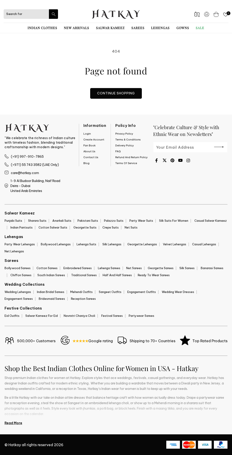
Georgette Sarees (161, 268)
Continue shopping (116, 93)
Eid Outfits (12, 315)
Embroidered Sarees (77, 268)
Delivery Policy (124, 145)
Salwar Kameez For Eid (41, 315)
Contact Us (90, 157)
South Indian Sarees (51, 275)
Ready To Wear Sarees (154, 275)
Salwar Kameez (110, 28)
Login (87, 133)
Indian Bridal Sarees (50, 292)
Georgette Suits (85, 227)
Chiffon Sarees (20, 275)
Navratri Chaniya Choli (79, 315)
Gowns (182, 28)
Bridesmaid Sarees (52, 298)
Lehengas (160, 28)
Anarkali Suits (61, 220)
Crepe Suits (110, 227)
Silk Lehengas (111, 244)
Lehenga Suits (86, 244)
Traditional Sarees (84, 275)
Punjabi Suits (13, 220)
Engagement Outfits (141, 292)
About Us (89, 151)
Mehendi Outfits (81, 292)
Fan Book (89, 145)
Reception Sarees (83, 298)
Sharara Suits (37, 220)
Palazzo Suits (113, 220)
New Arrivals (76, 28)
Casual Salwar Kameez (210, 220)
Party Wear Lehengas (20, 244)
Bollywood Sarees (18, 268)
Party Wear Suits (141, 220)
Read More (13, 423)
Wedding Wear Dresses (178, 292)
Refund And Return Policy (131, 157)
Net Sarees (134, 268)
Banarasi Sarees (212, 268)
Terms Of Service (126, 163)
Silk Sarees (187, 268)
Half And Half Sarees (117, 275)
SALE (200, 28)
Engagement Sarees (19, 298)
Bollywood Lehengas (56, 244)
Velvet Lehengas (174, 244)
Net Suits (131, 227)
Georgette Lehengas (142, 244)
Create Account (93, 139)
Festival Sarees (112, 315)
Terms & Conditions (128, 139)
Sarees (138, 28)
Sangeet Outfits (110, 292)
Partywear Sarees (141, 315)
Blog (86, 163)
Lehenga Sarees (109, 268)
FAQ (118, 151)
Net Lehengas (14, 251)
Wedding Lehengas (18, 292)
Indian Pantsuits (21, 227)
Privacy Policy (124, 133)
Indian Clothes (42, 28)
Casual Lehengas (204, 244)
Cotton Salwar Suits (53, 227)
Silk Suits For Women (173, 220)
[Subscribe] (219, 147)
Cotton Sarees (47, 268)
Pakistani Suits (87, 220)
